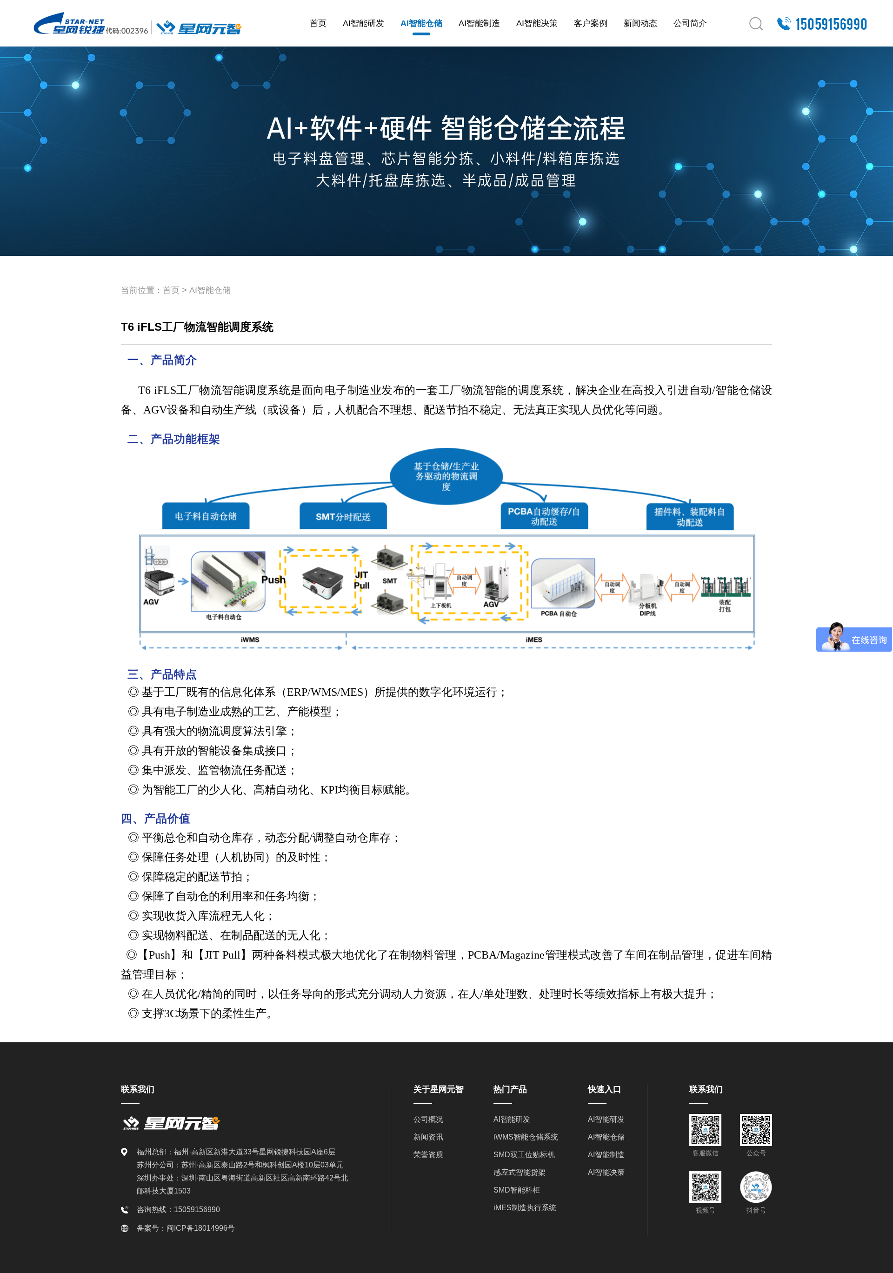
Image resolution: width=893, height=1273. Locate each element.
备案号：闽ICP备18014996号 (186, 1228)
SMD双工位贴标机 (524, 1155)
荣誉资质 (428, 1155)
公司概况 (428, 1119)
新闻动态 (640, 23)
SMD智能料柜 (516, 1190)
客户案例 (590, 23)
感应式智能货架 (519, 1172)
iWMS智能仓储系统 (525, 1137)
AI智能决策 (537, 23)
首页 (318, 23)
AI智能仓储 (421, 23)
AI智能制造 (479, 23)
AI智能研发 (363, 23)
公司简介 (690, 23)
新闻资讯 (428, 1137)
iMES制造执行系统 (524, 1208)
